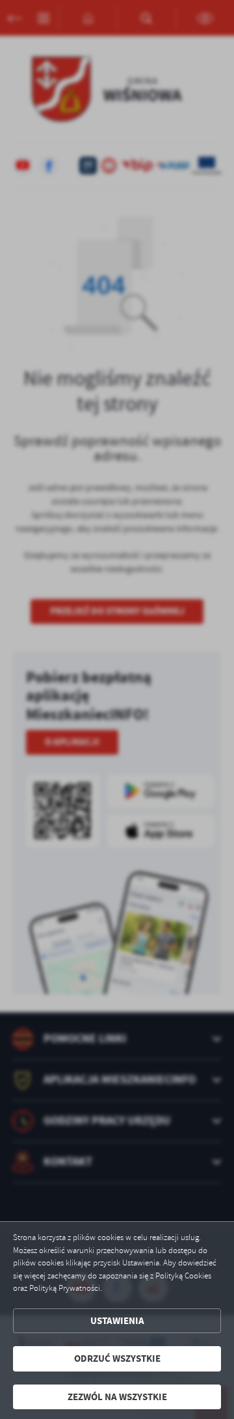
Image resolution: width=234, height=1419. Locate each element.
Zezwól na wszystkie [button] (117, 1396)
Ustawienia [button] (117, 1320)
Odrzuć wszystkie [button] (117, 1358)
